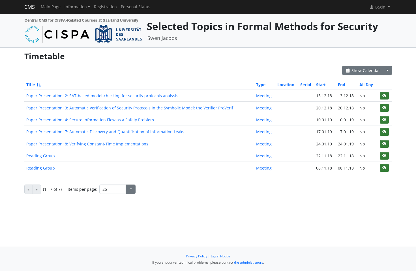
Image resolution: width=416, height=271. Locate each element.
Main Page (51, 7)
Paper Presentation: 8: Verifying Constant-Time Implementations (87, 144)
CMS (29, 6)
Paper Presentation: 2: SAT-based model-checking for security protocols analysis (102, 95)
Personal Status (135, 7)
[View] (384, 95)
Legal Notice (220, 256)
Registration (105, 7)
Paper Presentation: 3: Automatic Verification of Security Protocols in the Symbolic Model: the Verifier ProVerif (129, 108)
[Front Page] (83, 30)
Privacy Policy (196, 256)
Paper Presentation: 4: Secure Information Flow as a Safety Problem (90, 119)
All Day (366, 84)
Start (321, 84)
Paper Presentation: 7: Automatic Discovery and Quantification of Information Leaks (105, 131)
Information (76, 7)
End (341, 84)
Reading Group (40, 155)
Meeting (264, 95)
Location (285, 84)
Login (380, 7)
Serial (305, 84)
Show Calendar (365, 70)
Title (30, 84)
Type (260, 84)
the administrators (248, 262)
